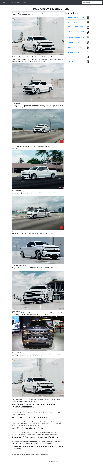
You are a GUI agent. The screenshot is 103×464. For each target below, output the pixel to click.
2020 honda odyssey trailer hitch (75, 37)
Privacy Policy (16, 2)
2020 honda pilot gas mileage (75, 61)
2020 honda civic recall (73, 52)
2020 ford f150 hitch (72, 22)
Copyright (23, 2)
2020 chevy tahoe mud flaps (74, 47)
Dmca (4, 2)
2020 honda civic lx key (73, 42)
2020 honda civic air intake (74, 57)
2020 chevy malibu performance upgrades (75, 27)
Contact (9, 2)
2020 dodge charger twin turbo (75, 17)
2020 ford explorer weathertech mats (75, 32)
